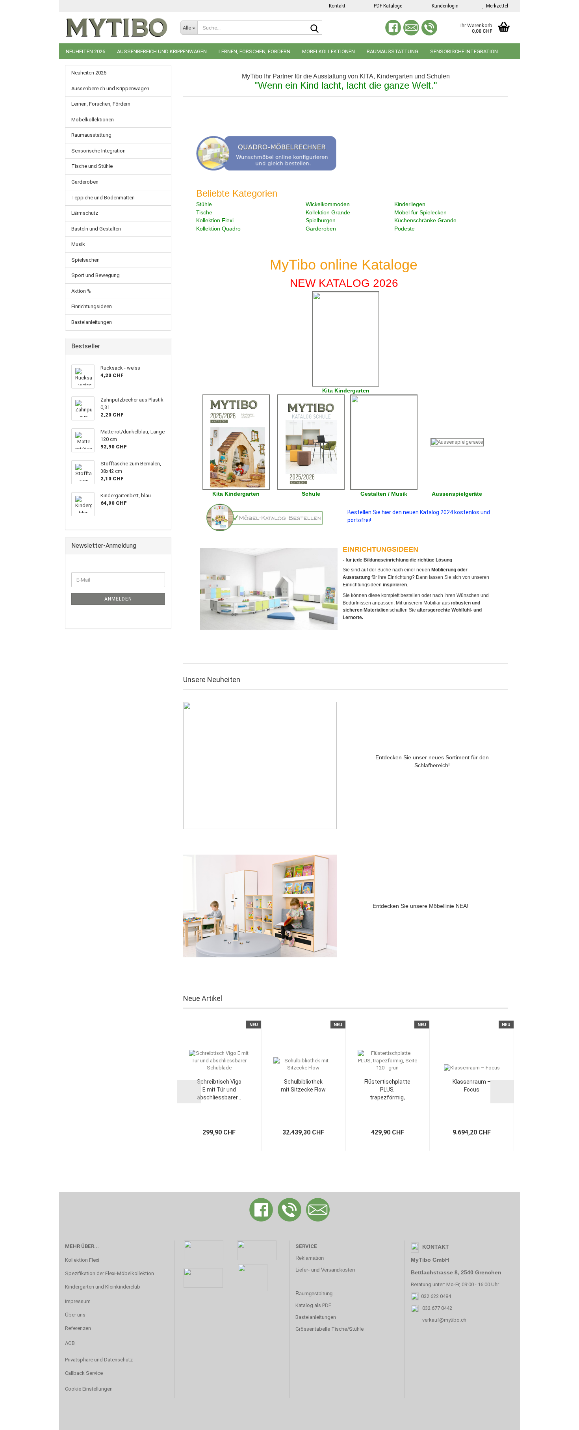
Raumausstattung (392, 51)
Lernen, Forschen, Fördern (254, 51)
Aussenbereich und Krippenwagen (162, 51)
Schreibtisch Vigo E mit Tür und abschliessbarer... (219, 1090)
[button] (189, 1091)
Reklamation (309, 1258)
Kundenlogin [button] (443, 6)
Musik (78, 244)
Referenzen (78, 1328)
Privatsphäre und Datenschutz (99, 1360)
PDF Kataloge (387, 6)
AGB (70, 1343)
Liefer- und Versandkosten (325, 1270)
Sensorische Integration (464, 51)
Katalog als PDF (313, 1305)
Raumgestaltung (313, 1293)
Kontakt (336, 6)
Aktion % (81, 291)
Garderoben (84, 182)
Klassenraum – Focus (472, 1086)
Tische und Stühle (92, 166)
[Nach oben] (557, 1418)
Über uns (75, 1315)
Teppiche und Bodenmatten (103, 198)
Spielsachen (85, 260)
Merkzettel (496, 6)
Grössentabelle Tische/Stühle (329, 1329)
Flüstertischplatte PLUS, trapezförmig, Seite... (387, 1090)
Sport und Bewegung (95, 275)
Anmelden (118, 599)
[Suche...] (314, 28)
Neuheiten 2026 (85, 51)
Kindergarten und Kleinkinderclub (102, 1287)
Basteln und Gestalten (96, 229)
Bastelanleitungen (91, 322)
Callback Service (84, 1373)
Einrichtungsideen (91, 306)
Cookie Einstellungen (89, 1389)
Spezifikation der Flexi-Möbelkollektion (109, 1273)
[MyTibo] (117, 27)
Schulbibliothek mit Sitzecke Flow (303, 1086)
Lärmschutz (84, 213)
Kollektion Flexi (82, 1260)
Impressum (78, 1301)
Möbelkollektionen (328, 51)
